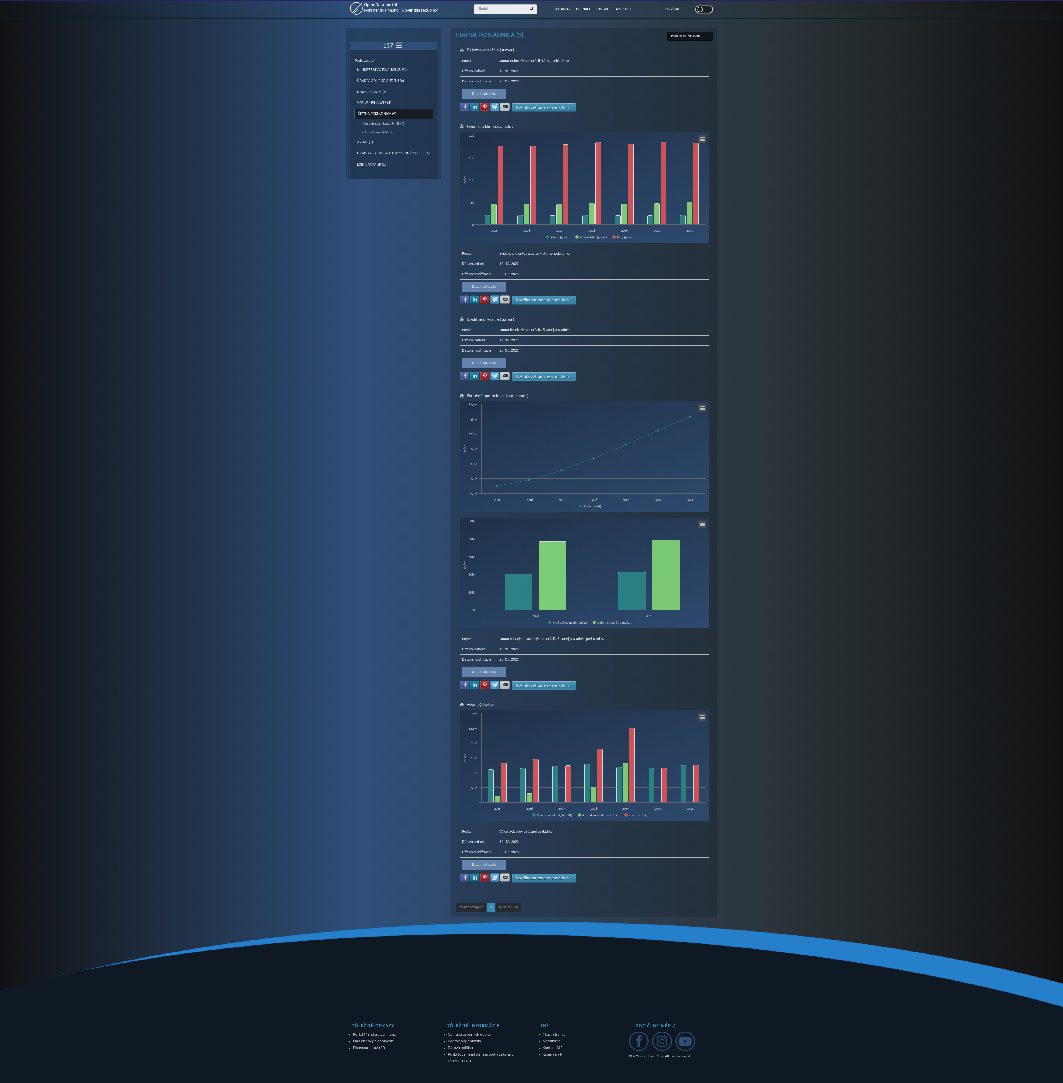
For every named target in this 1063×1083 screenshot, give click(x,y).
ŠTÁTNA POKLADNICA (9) (377, 114)
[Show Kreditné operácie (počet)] (567, 623)
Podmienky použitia (464, 1041)
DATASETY (563, 9)
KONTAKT (603, 9)
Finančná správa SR (369, 1048)
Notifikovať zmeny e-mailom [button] (542, 107)
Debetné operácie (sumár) (490, 50)
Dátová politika (460, 1048)
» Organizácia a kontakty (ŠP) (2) (383, 123)
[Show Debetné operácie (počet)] (612, 623)
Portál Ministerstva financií (375, 1035)
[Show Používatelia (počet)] (591, 237)
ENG (668, 9)
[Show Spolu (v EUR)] (635, 815)
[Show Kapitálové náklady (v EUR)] (598, 815)
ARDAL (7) (365, 142)
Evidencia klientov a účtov (490, 127)
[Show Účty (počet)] (623, 237)
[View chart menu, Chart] (702, 139)
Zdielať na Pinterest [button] (484, 107)
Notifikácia (551, 1041)
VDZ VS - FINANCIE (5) (374, 103)
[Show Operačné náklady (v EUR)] (552, 815)
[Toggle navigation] (399, 46)
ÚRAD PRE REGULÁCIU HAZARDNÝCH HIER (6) (393, 153)
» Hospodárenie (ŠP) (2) (377, 132)
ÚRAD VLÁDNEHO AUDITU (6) (380, 81)
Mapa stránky (554, 1035)
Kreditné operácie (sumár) (490, 320)
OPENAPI (583, 9)
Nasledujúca (508, 907)
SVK (676, 9)
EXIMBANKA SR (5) (371, 164)
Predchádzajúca (471, 907)
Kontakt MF (552, 1048)
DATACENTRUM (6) (372, 92)
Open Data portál (401, 8)
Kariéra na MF (554, 1055)
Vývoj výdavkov (480, 705)
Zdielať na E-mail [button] (505, 107)
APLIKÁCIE (624, 9)
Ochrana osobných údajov (470, 1035)
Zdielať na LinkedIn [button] (474, 107)
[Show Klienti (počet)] (558, 237)
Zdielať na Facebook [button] (464, 107)
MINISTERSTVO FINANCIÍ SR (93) (382, 70)
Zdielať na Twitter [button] (495, 107)
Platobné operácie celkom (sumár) (497, 396)
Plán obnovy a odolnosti (373, 1041)
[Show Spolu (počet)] (590, 506)
